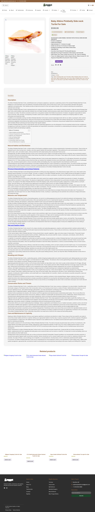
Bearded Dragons (53, 489)
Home (5, 10)
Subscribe (81, 495)
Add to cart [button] (7, 459)
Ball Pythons (52, 487)
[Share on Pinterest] (60, 65)
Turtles (83, 10)
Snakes (55, 10)
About (12, 10)
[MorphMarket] (6, 488)
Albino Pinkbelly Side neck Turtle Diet (62, 76)
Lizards (46, 10)
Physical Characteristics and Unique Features (20, 133)
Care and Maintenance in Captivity (17, 141)
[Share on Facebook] (56, 65)
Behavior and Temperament (16, 135)
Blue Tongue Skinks (53, 494)
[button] (5, 19)
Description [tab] (11, 95)
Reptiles (28, 494)
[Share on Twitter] (58, 65)
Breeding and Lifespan (15, 138)
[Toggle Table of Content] (28, 130)
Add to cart (59, 61)
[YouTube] (4, 488)
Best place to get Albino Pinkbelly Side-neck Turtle (69, 79)
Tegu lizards (64, 11)
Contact (91, 10)
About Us (28, 484)
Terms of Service (16, 510)
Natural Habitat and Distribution (16, 132)
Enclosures (30, 10)
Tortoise (74, 10)
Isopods (39, 10)
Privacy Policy (8, 510)
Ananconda (51, 484)
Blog (27, 487)
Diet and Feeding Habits (15, 137)
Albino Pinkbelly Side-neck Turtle (64, 78)
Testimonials (20, 10)
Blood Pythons (52, 491)
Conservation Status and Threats (17, 140)
